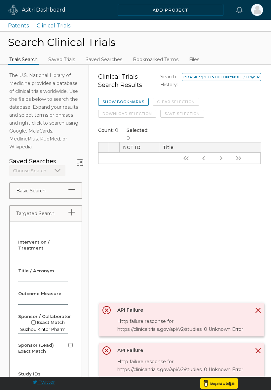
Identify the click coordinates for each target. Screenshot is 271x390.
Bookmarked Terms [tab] (155, 59)
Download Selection (127, 113)
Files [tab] (194, 59)
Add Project (171, 10)
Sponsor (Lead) (36, 348)
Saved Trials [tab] (61, 59)
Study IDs (29, 373)
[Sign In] (257, 10)
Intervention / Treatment (34, 245)
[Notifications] (239, 10)
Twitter (46, 382)
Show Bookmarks (123, 101)
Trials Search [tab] (23, 59)
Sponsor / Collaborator (44, 319)
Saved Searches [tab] (104, 59)
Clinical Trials (53, 25)
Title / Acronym (36, 270)
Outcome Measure (39, 293)
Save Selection (182, 113)
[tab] (71, 189)
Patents (18, 25)
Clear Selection (176, 101)
